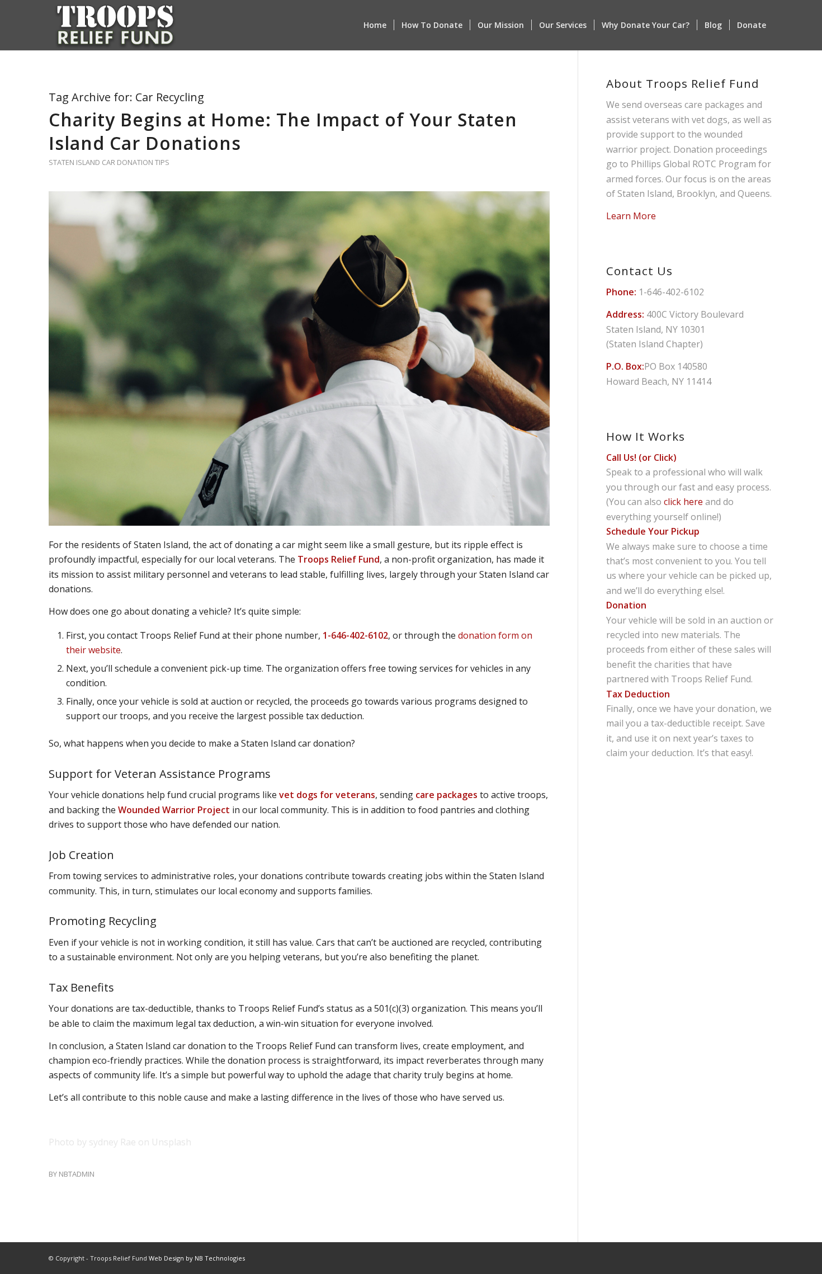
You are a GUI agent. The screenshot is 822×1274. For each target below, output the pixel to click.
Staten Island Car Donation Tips (109, 162)
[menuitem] (375, 25)
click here (683, 502)
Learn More (631, 216)
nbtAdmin (77, 1174)
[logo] (115, 25)
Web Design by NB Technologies (197, 1258)
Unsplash (171, 1142)
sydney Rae (112, 1142)
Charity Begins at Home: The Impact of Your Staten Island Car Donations (283, 131)
